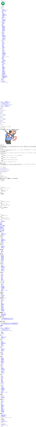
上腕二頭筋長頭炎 (3, 246)
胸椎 (2, 24)
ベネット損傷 (3, 21)
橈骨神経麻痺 (3, 35)
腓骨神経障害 (3, 43)
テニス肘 (2, 391)
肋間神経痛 (2, 353)
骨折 (2, 59)
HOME (1, 124)
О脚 (1, 275)
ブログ (1, 78)
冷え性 (3, 65)
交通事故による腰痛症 (4, 75)
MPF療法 (2, 336)
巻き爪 (3, 48)
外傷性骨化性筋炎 (3, 295)
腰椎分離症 (2, 255)
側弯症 (1, 354)
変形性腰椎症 (3, 27)
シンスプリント (2, 285)
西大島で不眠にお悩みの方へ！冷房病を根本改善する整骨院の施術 (11, 323)
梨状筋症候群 (2, 256)
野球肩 (1, 291)
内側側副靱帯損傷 (3, 388)
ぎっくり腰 (2, 260)
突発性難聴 (2, 306)
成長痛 (1, 279)
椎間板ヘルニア (3, 30)
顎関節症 (3, 16)
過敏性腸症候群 (2, 310)
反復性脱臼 (2, 247)
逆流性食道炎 (3, 73)
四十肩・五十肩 (3, 19)
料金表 (1, 224)
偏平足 (3, 45)
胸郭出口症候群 (3, 17)
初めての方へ (2, 228)
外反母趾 (3, 42)
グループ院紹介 (2, 225)
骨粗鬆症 (3, 39)
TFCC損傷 (3, 38)
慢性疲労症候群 (3, 67)
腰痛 (1, 363)
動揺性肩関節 (3, 20)
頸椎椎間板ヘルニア (4, 14)
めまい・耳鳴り (2, 300)
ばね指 (3, 34)
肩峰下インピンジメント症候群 (5, 56)
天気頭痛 (2, 303)
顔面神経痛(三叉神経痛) (3, 240)
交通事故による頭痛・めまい (5, 76)
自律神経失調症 (3, 71)
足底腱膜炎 (2, 284)
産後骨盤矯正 (3, 10)
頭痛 (1, 237)
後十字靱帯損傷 (3, 54)
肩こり (3, 18)
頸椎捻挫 (3, 13)
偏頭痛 (1, 301)
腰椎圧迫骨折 (2, 257)
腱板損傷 (3, 57)
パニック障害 (3, 74)
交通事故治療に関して (4, 77)
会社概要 (1, 325)
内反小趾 (2, 278)
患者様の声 (1, 227)
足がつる (2, 276)
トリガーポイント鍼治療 (3, 233)
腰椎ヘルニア (3, 26)
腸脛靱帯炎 (3, 52)
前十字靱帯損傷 (3, 53)
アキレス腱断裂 (2, 397)
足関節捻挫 (2, 395)
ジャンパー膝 (2, 288)
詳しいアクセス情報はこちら (3, 114)
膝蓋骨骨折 (3, 61)
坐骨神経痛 (3, 32)
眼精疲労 (3, 62)
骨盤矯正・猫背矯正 (3, 234)
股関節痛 (3, 46)
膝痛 (1, 273)
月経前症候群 (3, 68)
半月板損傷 (3, 55)
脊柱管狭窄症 (2, 259)
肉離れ (1, 385)
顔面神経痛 (3, 15)
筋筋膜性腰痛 (3, 29)
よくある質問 (2, 230)
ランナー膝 (3, 49)
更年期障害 (2, 304)
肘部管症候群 (3, 36)
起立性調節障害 (3, 72)
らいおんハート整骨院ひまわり (7, 319)
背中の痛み (3, 23)
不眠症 (3, 64)
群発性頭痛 (2, 307)
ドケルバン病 (3, 37)
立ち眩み (3, 70)
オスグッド (3, 51)
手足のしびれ (3, 33)
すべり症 (2, 360)
